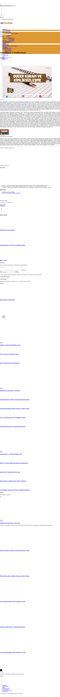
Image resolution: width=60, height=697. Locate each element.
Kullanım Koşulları (5, 688)
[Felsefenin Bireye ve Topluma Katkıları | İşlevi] (19, 449)
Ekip (3, 2)
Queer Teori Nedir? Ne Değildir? (8, 191)
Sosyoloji (4, 42)
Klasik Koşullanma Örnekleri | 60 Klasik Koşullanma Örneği (14, 399)
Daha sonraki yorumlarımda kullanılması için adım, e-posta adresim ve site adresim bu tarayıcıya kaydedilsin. (21, 274)
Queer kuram (23, 103)
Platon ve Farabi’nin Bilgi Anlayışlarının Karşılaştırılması (14, 463)
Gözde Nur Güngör (3, 57)
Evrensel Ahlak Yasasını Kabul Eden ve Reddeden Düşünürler (15, 490)
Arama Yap (13, 5)
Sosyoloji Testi (5, 691)
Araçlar (1, 342)
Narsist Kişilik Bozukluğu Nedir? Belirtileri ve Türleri (13, 652)
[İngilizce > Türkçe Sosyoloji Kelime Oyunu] (19, 340)
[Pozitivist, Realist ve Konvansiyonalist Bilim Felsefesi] (10, 242)
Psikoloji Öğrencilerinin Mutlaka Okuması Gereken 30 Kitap (14, 408)
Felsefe (3, 45)
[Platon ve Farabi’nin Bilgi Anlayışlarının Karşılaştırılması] (4, 460)
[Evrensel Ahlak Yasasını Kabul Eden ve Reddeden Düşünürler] (4, 487)
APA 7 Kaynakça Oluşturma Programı (9, 354)
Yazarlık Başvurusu (6, 1)
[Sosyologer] (6, 25)
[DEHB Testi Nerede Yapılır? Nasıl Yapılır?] (19, 386)
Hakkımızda (4, 29)
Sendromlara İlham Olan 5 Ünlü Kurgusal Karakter (12, 426)
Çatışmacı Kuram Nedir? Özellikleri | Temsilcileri (11, 193)
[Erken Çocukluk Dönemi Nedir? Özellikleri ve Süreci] (4, 415)
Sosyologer (2, 32)
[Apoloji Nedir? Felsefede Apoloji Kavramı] (4, 469)
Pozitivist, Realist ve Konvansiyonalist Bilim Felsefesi (12, 245)
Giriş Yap (7, 276)
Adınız (17, 271)
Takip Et (3, 206)
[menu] (0, 27)
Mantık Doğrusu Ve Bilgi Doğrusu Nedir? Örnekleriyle (13, 481)
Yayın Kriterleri (7, 30)
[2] (52, 126)
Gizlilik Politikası (5, 686)
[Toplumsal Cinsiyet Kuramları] (10, 227)
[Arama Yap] (0, 33)
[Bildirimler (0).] (0, 16)
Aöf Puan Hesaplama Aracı (7, 690)
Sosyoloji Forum (5, 689)
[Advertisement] (30, 156)
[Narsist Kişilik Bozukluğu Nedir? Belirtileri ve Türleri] (19, 650)
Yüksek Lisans (5, 47)
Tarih (3, 46)
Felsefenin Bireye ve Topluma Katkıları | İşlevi (11, 454)
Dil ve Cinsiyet (3, 260)
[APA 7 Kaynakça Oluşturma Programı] (4, 351)
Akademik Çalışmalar (6, 41)
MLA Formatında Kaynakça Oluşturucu (10, 363)
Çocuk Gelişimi (5, 44)
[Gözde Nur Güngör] (2, 199)
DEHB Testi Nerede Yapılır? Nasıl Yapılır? (10, 390)
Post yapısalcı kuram (4, 101)
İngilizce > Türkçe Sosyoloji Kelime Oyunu (10, 345)
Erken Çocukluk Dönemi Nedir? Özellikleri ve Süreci (12, 417)
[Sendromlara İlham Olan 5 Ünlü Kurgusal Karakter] (4, 424)
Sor (0, 496)
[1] (39, 110)
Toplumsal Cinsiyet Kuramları (7, 230)
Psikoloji (4, 43)
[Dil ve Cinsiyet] (10, 258)
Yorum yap (2, 262)
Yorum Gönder (2, 276)
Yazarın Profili (2, 204)
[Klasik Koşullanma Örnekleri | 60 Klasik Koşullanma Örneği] (4, 397)
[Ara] (11, 34)
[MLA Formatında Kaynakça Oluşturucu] (4, 360)
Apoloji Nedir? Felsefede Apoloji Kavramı (10, 472)
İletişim (3, 48)
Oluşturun (2, 283)
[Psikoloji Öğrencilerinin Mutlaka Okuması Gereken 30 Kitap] (4, 406)
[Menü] (0, 26)
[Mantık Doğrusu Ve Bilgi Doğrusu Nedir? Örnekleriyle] (4, 478)
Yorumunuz (24, 270)
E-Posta (17, 272)
